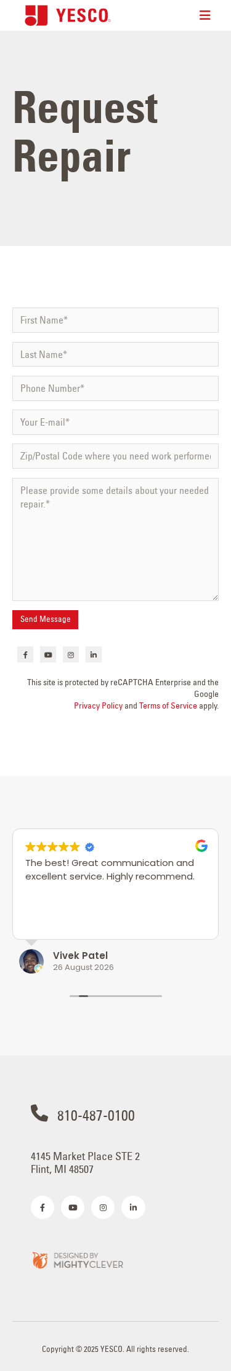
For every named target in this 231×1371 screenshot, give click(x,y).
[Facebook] (25, 654)
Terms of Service (168, 705)
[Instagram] (71, 654)
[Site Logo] (68, 15)
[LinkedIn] (94, 654)
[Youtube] (48, 654)
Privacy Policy (98, 705)
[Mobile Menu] (205, 15)
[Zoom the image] (77, 1259)
